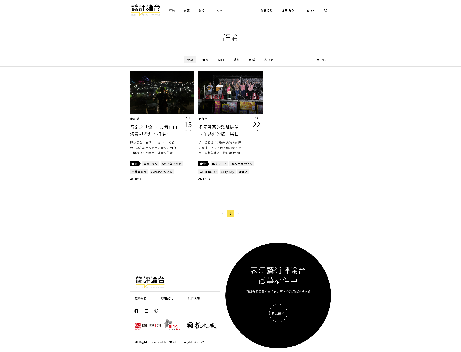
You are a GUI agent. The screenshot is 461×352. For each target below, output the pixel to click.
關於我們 (140, 298)
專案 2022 (151, 163)
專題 (187, 10)
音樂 (205, 59)
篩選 (324, 59)
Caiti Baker (208, 171)
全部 (190, 59)
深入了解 (162, 92)
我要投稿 (267, 10)
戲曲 (221, 59)
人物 (219, 10)
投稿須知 (194, 298)
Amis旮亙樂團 (172, 163)
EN (313, 10)
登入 (292, 10)
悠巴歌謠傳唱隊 (162, 171)
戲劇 (236, 59)
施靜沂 (135, 118)
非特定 (269, 59)
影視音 (203, 10)
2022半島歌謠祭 (241, 163)
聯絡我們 (167, 298)
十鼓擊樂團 (139, 171)
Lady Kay (227, 171)
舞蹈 (252, 59)
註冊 (284, 10)
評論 (172, 10)
